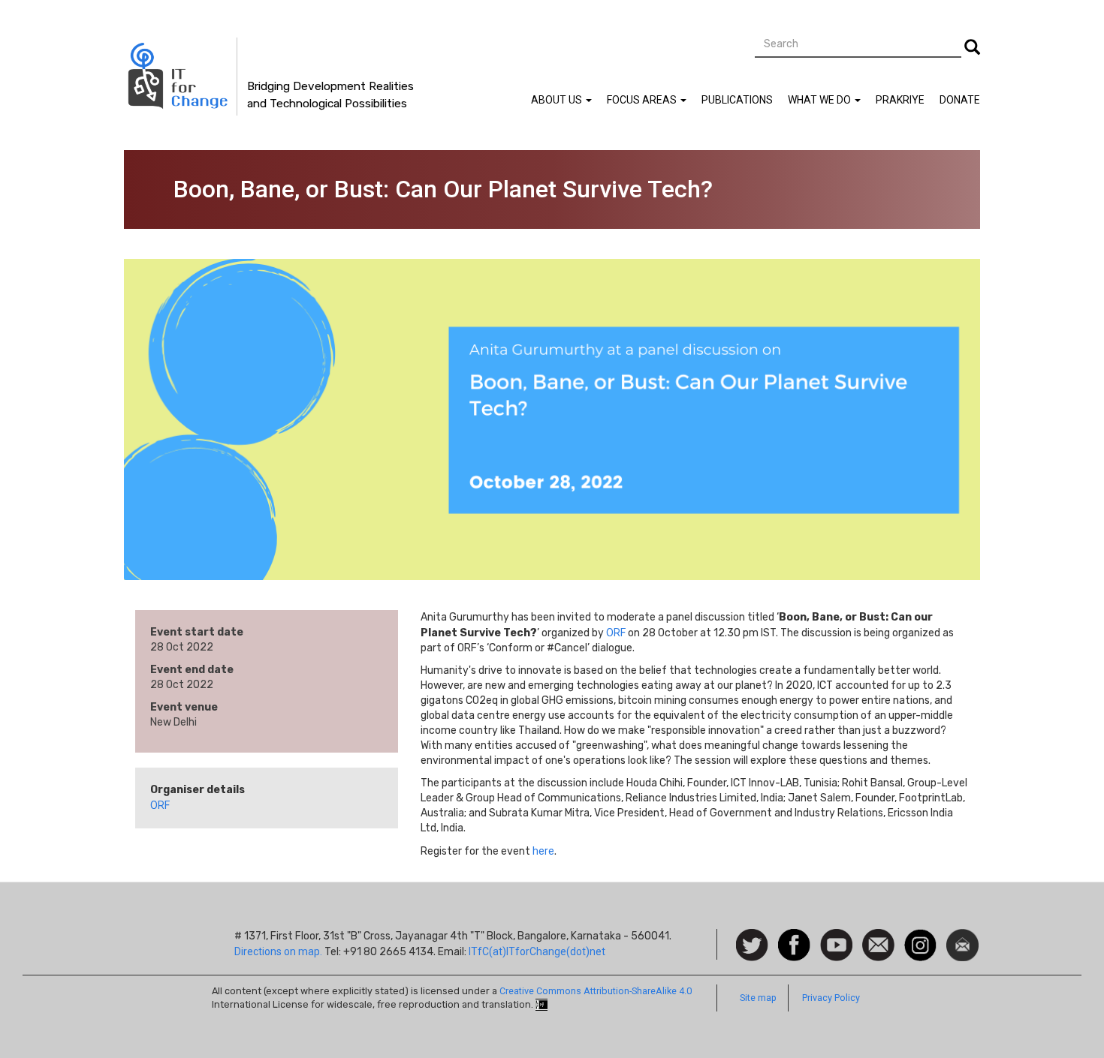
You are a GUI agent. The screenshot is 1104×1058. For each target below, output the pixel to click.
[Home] (180, 77)
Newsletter (962, 936)
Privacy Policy (831, 997)
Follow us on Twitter (752, 945)
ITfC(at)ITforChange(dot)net (537, 951)
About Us (557, 100)
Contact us (878, 943)
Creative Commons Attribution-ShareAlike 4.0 (595, 990)
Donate (960, 100)
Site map (758, 997)
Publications (737, 100)
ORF (160, 805)
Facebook (794, 936)
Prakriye (900, 100)
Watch (835, 936)
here (543, 851)
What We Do (820, 100)
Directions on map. (278, 951)
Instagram (920, 936)
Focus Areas (643, 100)
